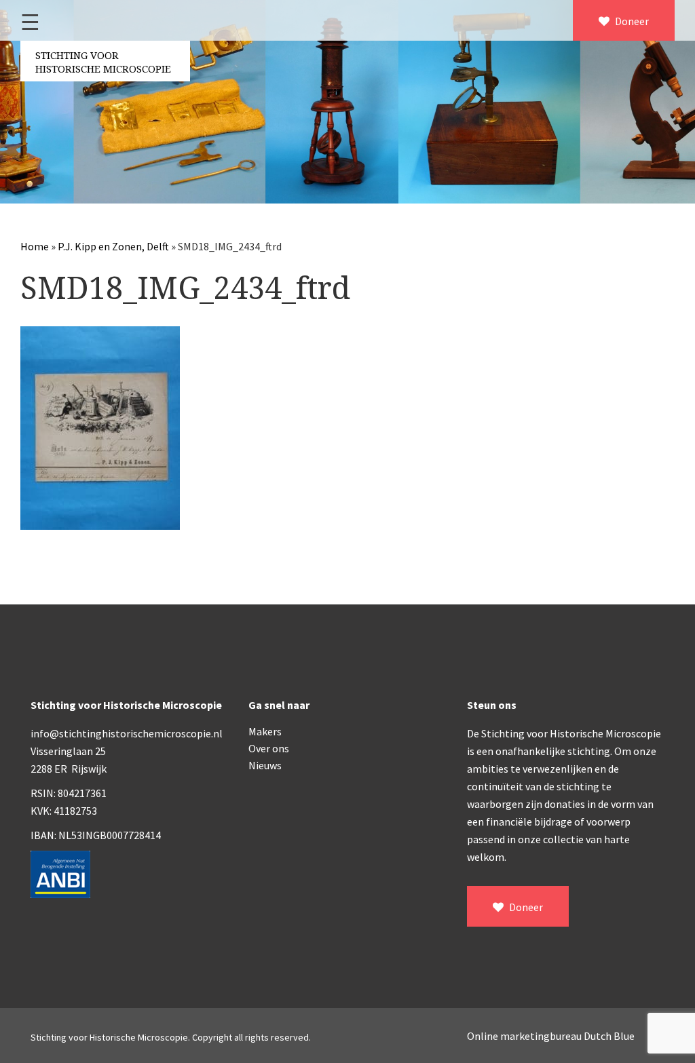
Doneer (631, 21)
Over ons (268, 748)
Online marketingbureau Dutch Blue (551, 1036)
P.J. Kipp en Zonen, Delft (113, 246)
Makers (265, 731)
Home (34, 246)
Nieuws (265, 765)
